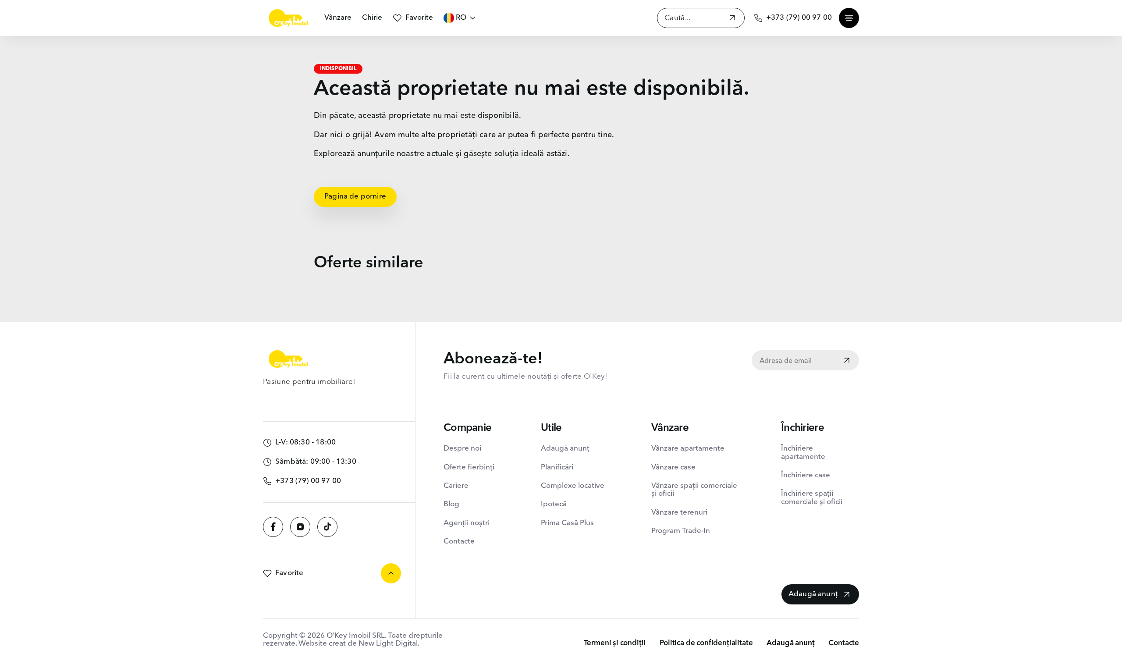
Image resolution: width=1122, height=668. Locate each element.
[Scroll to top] (391, 573)
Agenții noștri (467, 523)
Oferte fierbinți (469, 467)
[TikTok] (327, 527)
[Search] (732, 19)
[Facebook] (273, 527)
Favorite (419, 17)
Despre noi (462, 448)
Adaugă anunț (565, 448)
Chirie (372, 17)
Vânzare (338, 17)
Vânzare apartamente (687, 448)
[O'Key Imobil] (288, 18)
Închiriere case (805, 475)
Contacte (459, 541)
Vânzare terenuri (679, 512)
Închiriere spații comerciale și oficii (811, 497)
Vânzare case (673, 467)
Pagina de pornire (355, 196)
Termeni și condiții (615, 643)
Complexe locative (572, 486)
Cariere (456, 486)
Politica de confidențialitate (706, 643)
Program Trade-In (680, 531)
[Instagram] (300, 527)
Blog (451, 504)
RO (461, 17)
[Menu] (849, 18)
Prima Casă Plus (567, 523)
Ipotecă (554, 504)
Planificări (557, 467)
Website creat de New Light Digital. (358, 643)
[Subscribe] (846, 361)
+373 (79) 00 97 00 (799, 17)
